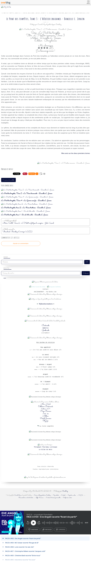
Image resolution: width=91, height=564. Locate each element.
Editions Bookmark (45, 406)
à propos (62, 529)
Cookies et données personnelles (53, 498)
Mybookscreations (46, 304)
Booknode (45, 325)
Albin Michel (46, 404)
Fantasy (38, 13)
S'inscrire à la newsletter (8, 180)
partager (48, 529)
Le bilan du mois (45, 449)
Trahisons (61, 13)
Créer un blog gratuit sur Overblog (42, 495)
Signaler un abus (72, 495)
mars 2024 (68, 13)
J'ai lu (45, 414)
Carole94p (17, 495)
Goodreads (45, 330)
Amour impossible (80, 13)
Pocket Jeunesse (45, 418)
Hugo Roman (45, 411)
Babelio (45, 328)
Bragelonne (31, 13)
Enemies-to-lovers (46, 13)
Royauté (55, 13)
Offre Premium (40, 498)
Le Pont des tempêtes (8, 13)
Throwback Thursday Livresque (45, 447)
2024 (73, 13)
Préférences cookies (67, 498)
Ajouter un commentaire (20, 243)
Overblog (65, 491)
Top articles (56, 495)
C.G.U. (81, 495)
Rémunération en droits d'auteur (25, 498)
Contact (63, 495)
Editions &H (45, 409)
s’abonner (34, 529)
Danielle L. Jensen (21, 13)
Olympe (45, 420)
